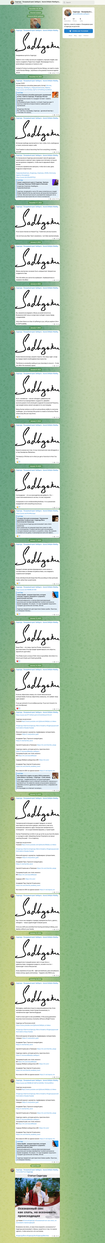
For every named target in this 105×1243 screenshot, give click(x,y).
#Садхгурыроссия (52, 725)
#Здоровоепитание (37, 87)
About (70, 35)
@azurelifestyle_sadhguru (81, 14)
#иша (26, 1032)
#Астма (48, 85)
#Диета (47, 87)
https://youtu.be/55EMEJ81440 (26, 589)
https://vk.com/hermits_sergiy (46, 745)
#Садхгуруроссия (52, 1029)
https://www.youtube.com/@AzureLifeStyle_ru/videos (39, 721)
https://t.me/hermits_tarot (24, 740)
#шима (31, 728)
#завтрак (40, 173)
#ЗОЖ (46, 173)
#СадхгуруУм (31, 1235)
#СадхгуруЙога (21, 1235)
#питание (52, 173)
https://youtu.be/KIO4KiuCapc (25, 513)
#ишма (26, 728)
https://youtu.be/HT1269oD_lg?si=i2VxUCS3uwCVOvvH (34, 715)
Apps (80, 35)
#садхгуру (33, 173)
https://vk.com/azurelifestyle (27, 755)
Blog (75, 35)
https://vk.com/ (44, 760)
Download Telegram (80, 31)
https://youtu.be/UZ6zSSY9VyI (26, 177)
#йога (38, 725)
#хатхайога (20, 728)
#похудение (25, 175)
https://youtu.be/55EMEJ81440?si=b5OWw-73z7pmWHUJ (35, 1083)
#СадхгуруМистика (42, 1235)
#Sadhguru (27, 87)
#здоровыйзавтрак (22, 173)
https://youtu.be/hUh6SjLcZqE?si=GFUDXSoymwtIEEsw (34, 90)
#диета (18, 175)
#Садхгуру (19, 87)
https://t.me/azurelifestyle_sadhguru (27, 751)
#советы (43, 725)
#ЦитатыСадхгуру (29, 725)
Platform (86, 35)
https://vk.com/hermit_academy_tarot (28, 766)
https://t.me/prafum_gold (30, 734)
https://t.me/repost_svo (47, 770)
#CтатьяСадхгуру (29, 1220)
